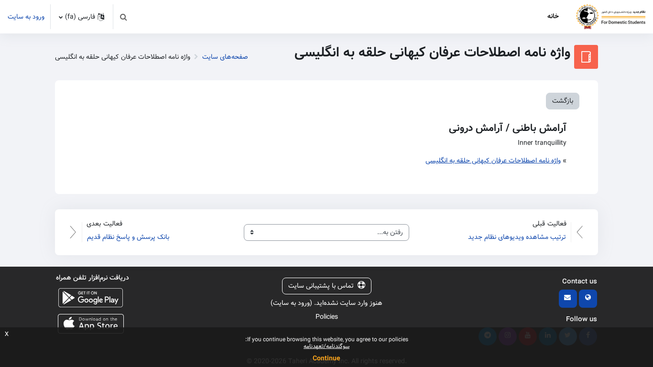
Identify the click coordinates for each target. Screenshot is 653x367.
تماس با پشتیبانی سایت (321, 286)
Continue (326, 358)
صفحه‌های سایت (225, 57)
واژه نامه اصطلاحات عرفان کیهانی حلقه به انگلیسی (493, 160)
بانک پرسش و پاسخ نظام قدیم (128, 237)
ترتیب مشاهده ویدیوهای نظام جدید (517, 237)
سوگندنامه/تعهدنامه (326, 346)
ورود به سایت (26, 17)
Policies (327, 317)
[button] (123, 16)
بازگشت (562, 101)
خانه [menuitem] (553, 16)
